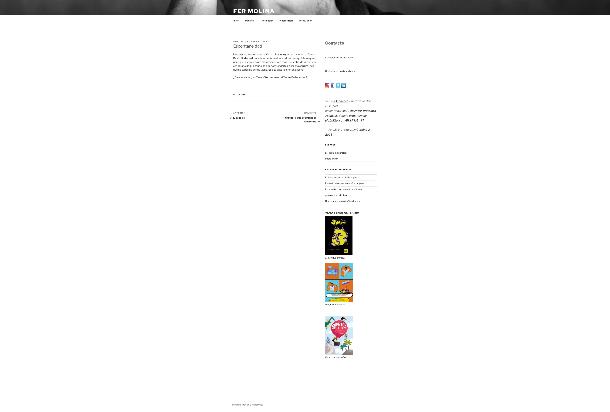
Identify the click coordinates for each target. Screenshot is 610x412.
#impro (344, 115)
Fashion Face (346, 57)
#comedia (331, 115)
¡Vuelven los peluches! (336, 195)
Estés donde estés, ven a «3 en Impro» (344, 183)
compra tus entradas (335, 257)
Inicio (236, 20)
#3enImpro (340, 101)
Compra (329, 357)
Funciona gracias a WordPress (247, 404)
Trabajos (249, 20)
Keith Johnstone (275, 54)
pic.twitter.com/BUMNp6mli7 (344, 120)
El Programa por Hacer (336, 152)
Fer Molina (254, 11)
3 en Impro (270, 77)
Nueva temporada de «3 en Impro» (342, 201)
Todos (242, 95)
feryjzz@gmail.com (345, 71)
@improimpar (358, 115)
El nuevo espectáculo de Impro (340, 177)
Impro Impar (331, 158)
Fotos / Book (305, 20)
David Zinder (240, 58)
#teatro (371, 110)
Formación (267, 20)
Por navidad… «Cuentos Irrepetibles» (343, 189)
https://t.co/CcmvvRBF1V (349, 110)
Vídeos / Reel (286, 20)
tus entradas (339, 357)
